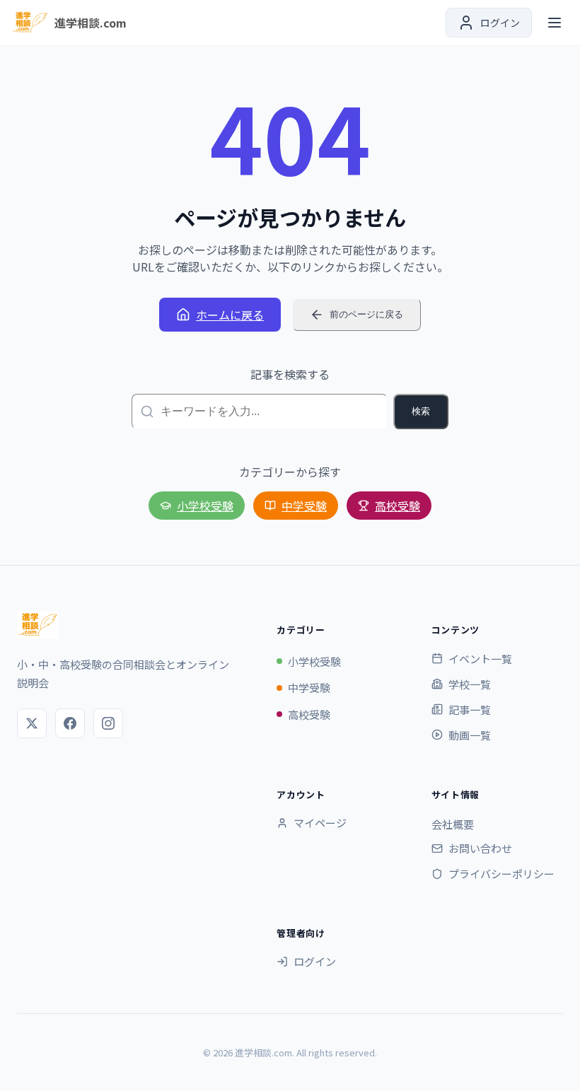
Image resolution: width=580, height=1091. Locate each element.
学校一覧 (469, 684)
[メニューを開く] (554, 22)
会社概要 (452, 824)
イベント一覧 (480, 658)
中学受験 (304, 505)
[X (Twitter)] (32, 723)
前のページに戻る (366, 314)
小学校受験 (205, 505)
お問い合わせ (480, 848)
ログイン (315, 961)
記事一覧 (469, 709)
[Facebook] (70, 723)
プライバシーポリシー (501, 873)
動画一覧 (469, 735)
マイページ (320, 822)
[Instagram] (108, 723)
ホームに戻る (230, 314)
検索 (421, 411)
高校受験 (397, 505)
